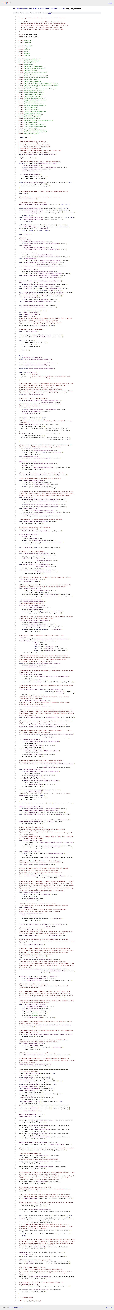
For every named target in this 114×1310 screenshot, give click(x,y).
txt (106, 1307)
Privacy (16, 1307)
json (110, 1307)
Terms (20, 1307)
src (21, 9)
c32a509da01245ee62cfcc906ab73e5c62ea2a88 (41, 9)
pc (64, 9)
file (49, 13)
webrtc (16, 9)
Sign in (110, 3)
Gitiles (10, 1307)
